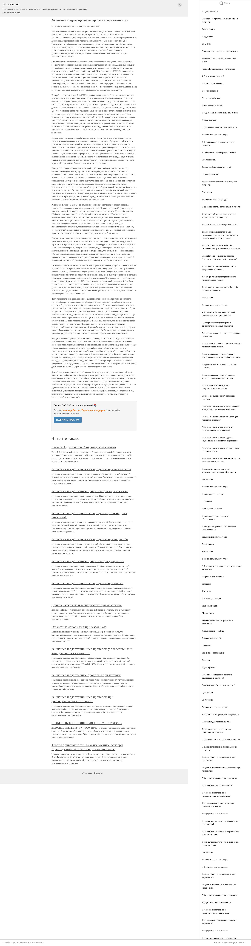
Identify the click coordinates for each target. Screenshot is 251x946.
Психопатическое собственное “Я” (217, 785)
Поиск (224, 3)
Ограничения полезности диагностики (219, 127)
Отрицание (207, 501)
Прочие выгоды (209, 120)
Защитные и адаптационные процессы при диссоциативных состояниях (82, 699)
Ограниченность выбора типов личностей (221, 739)
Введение (206, 43)
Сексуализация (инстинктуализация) (218, 685)
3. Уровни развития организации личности (221, 206)
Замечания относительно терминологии (220, 51)
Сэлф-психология (210, 174)
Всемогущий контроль (212, 508)
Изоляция (206, 591)
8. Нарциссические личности (215, 866)
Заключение (207, 192)
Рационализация (209, 605)
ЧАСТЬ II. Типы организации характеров (220, 714)
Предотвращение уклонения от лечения (220, 112)
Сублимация (207, 692)
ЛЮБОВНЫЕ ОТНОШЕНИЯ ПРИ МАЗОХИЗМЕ (87, 723)
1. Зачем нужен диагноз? (213, 76)
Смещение (206, 645)
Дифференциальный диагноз (215, 813)
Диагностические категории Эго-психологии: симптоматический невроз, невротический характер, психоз (220, 234)
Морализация (208, 613)
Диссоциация (208, 544)
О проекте (87, 773)
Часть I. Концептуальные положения (218, 68)
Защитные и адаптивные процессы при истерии (86, 675)
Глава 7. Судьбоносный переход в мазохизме (84, 447)
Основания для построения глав (216, 721)
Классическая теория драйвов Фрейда (219, 152)
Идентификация (209, 667)
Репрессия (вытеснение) (213, 576)
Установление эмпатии (212, 105)
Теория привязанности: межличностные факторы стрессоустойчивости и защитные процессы (87, 747)
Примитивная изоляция (212, 494)
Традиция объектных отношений (217, 167)
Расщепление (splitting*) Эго (214, 536)
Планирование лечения (212, 83)
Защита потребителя (211, 98)
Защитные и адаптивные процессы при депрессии (88, 561)
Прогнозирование (210, 90)
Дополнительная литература (214, 134)
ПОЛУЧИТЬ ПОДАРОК (67, 420)
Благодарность (208, 29)
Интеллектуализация (211, 598)
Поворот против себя (211, 638)
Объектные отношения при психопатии (220, 778)
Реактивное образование (213, 652)
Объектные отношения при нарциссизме (220, 895)
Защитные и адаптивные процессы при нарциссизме (90, 491)
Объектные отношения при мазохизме (79, 627)
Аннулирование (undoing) (213, 630)
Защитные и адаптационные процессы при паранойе (90, 539)
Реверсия (206, 660)
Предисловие (208, 36)
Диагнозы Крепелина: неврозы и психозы (220, 224)
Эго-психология (209, 159)
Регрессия (206, 583)
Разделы (98, 773)
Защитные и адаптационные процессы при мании (87, 583)
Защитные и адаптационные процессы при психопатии (91, 469)
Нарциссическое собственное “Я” (217, 902)
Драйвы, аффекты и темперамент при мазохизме (87, 605)
